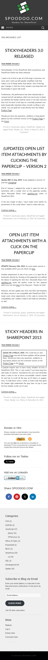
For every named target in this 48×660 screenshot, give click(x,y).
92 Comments (40, 218)
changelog (12, 183)
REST (7, 549)
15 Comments (39, 315)
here (33, 269)
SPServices (12, 537)
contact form (8, 447)
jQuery (22, 127)
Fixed (11, 130)
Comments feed (11, 637)
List (21, 130)
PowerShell (9, 545)
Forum (6, 121)
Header (16, 130)
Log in (7, 629)
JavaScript (15, 127)
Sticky (26, 130)
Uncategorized (10, 565)
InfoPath (8, 525)
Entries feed (10, 633)
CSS (7, 521)
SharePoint (30, 127)
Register (8, 625)
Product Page (6, 110)
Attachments (8, 218)
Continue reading (8, 210)
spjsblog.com (32, 194)
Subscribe (14, 603)
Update (38, 127)
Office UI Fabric (11, 541)
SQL (7, 561)
